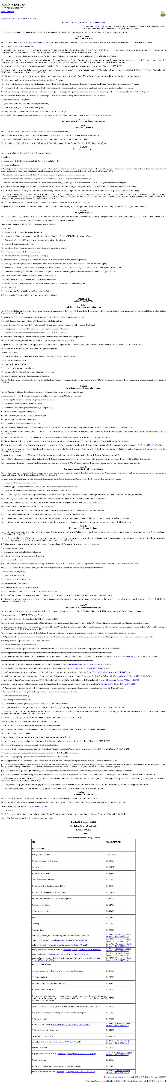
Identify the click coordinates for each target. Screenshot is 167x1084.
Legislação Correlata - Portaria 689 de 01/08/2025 (19, 19)
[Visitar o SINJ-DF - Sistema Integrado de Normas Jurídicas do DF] (13, 10)
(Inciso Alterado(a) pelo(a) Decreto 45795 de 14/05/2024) (137, 656)
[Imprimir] (163, 16)
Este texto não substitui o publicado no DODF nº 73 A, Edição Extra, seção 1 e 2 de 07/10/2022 (126, 1081)
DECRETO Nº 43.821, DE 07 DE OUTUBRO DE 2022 (83, 22)
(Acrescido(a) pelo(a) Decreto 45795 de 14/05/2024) (113, 427)
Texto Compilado (7, 12)
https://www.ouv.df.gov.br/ (37, 806)
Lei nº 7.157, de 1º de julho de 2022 (36, 42)
